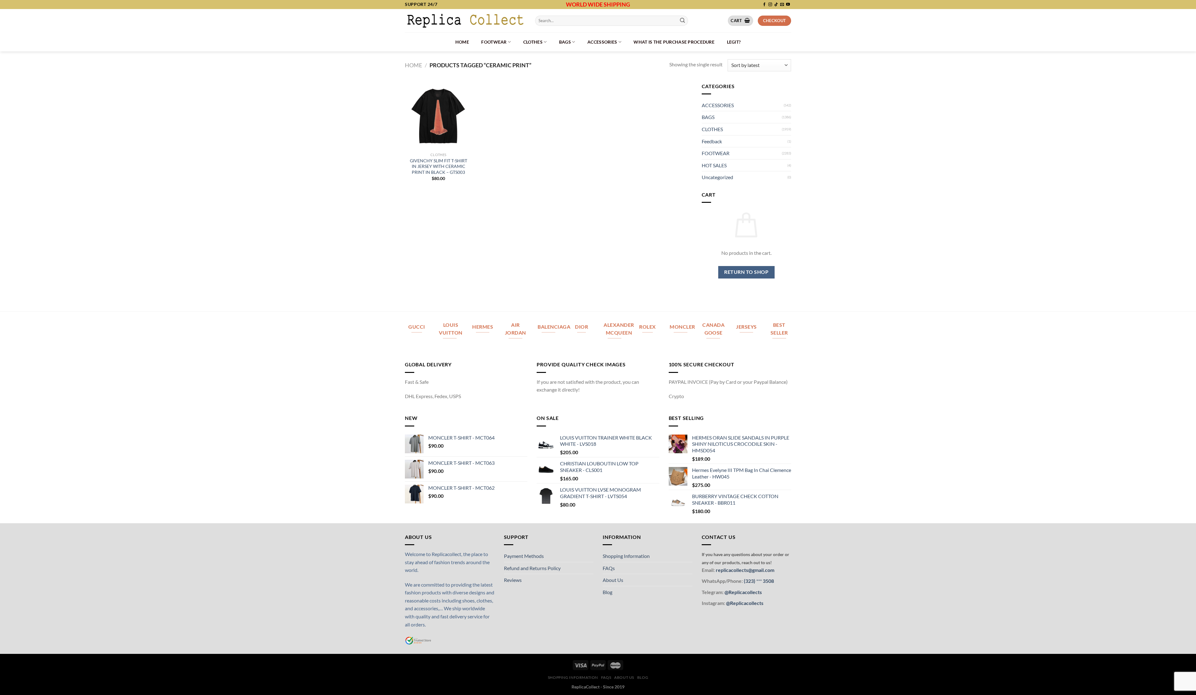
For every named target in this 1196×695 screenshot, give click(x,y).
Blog (607, 592)
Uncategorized (717, 177)
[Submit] (682, 20)
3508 (768, 581)
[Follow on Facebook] (764, 4)
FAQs (609, 568)
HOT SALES (714, 165)
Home (462, 42)
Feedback (712, 141)
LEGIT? (734, 42)
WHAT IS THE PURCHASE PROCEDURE (674, 42)
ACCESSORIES (602, 42)
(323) (750, 581)
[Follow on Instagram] (770, 4)
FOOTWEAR (493, 42)
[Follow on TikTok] (776, 4)
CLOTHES (533, 42)
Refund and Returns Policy (532, 568)
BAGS (565, 42)
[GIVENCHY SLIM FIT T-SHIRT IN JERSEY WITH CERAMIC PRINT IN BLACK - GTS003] (438, 116)
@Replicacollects (743, 592)
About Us (613, 580)
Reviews (513, 580)
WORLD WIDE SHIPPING (598, 4)
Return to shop (746, 272)
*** (759, 581)
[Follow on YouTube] (788, 4)
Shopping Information (626, 556)
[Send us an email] (782, 4)
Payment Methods (524, 556)
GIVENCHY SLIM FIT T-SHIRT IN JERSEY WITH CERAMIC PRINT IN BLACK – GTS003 (438, 166)
